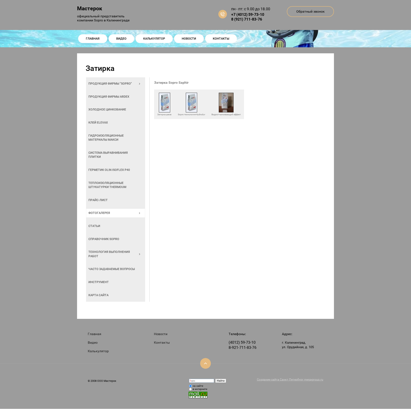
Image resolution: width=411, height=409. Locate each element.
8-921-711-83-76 (242, 347)
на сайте (198, 385)
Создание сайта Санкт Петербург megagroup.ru (290, 379)
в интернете (200, 389)
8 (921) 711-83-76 (246, 19)
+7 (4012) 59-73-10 (247, 14)
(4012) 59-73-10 (242, 342)
